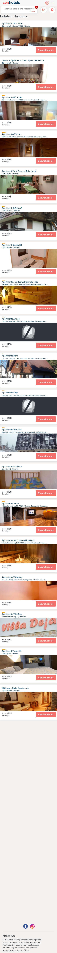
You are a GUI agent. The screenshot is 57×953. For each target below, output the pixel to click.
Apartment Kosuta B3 (12, 245)
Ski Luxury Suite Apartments (15, 688)
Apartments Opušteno (12, 466)
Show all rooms (46, 50)
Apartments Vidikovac (12, 577)
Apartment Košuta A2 (12, 208)
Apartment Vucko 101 (11, 651)
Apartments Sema (10, 503)
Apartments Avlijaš (11, 318)
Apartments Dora (10, 355)
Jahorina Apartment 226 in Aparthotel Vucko (23, 60)
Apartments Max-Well (12, 429)
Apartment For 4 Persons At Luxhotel (19, 171)
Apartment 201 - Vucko (12, 23)
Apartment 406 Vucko (12, 97)
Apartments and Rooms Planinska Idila (20, 282)
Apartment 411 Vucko (11, 134)
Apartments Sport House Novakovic (18, 540)
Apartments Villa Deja (12, 614)
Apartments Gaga (10, 392)
